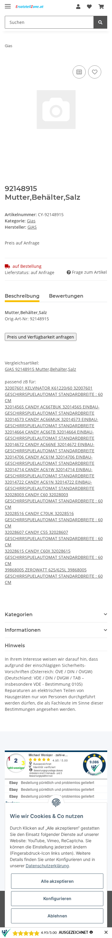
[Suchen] (100, 22)
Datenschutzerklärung (47, 865)
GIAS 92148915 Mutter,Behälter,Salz (40, 369)
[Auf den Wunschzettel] (94, 72)
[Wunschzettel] (89, 7)
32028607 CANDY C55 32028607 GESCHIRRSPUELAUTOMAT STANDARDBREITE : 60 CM (54, 538)
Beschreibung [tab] (22, 296)
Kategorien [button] (19, 614)
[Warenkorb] (101, 7)
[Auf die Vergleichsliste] (79, 72)
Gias (31, 221)
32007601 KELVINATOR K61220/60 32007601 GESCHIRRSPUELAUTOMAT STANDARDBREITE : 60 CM (54, 394)
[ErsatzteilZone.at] (32, 6)
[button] (78, 7)
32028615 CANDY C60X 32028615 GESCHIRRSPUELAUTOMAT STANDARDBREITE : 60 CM (54, 557)
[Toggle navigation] (8, 3)
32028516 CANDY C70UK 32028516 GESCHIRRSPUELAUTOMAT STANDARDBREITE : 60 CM (54, 519)
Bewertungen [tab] (66, 296)
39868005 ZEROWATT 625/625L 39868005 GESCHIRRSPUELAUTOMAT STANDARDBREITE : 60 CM (54, 576)
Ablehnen (57, 915)
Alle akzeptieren (57, 881)
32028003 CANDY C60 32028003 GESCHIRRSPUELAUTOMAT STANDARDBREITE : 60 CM (54, 501)
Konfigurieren (57, 898)
